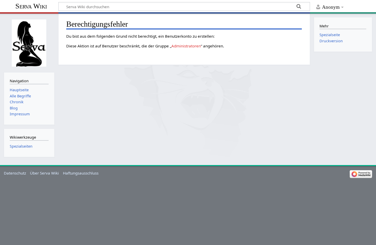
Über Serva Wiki (44, 173)
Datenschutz (15, 173)
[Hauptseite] (29, 42)
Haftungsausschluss (80, 173)
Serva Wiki (31, 6)
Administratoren (186, 45)
